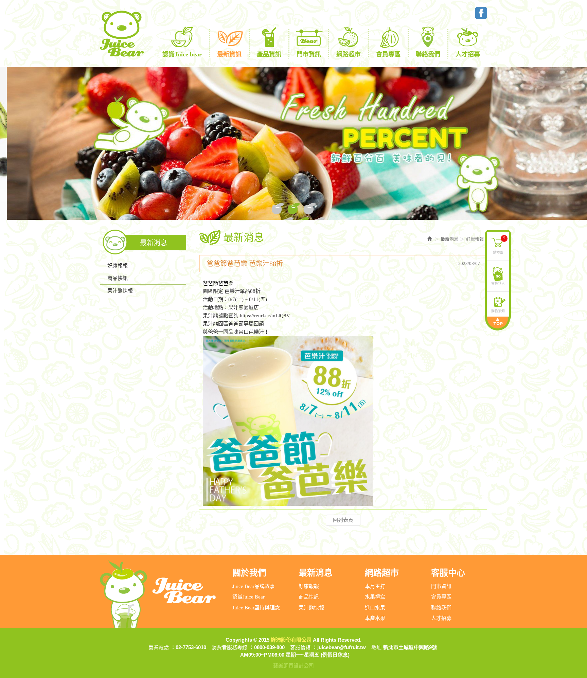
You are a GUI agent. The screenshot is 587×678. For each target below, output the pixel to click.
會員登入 (498, 283)
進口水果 (375, 607)
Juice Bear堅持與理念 (256, 607)
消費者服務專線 (229, 647)
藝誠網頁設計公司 (293, 665)
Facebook (481, 13)
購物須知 (498, 310)
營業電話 (158, 647)
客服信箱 (300, 647)
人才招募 (441, 618)
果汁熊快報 (120, 290)
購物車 (499, 244)
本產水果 (375, 618)
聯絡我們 (441, 607)
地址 (376, 647)
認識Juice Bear (248, 597)
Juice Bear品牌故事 (253, 586)
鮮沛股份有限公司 (121, 33)
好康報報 (117, 265)
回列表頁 (343, 520)
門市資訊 (441, 586)
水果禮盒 (375, 597)
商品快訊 (117, 278)
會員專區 (441, 597)
